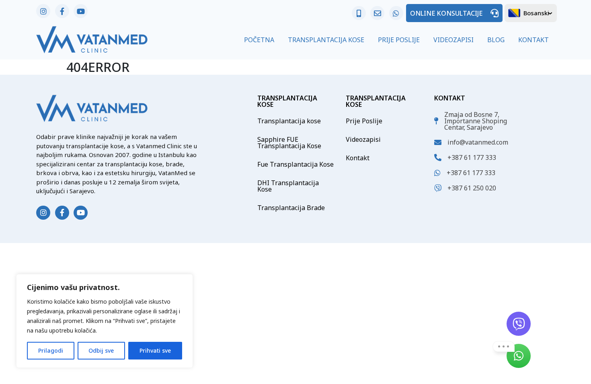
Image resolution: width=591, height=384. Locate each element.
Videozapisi (453, 39)
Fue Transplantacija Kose (295, 164)
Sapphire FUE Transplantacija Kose (289, 142)
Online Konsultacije (446, 13)
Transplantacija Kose (326, 39)
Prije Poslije (399, 39)
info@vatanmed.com (477, 142)
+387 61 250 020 (471, 188)
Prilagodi (50, 350)
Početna (259, 39)
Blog (496, 39)
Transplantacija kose (289, 120)
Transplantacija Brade (291, 207)
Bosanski (536, 13)
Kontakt (533, 39)
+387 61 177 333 (471, 157)
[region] (104, 321)
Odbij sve (101, 350)
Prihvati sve (155, 350)
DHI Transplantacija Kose (288, 186)
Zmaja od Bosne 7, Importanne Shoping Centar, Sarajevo (475, 121)
